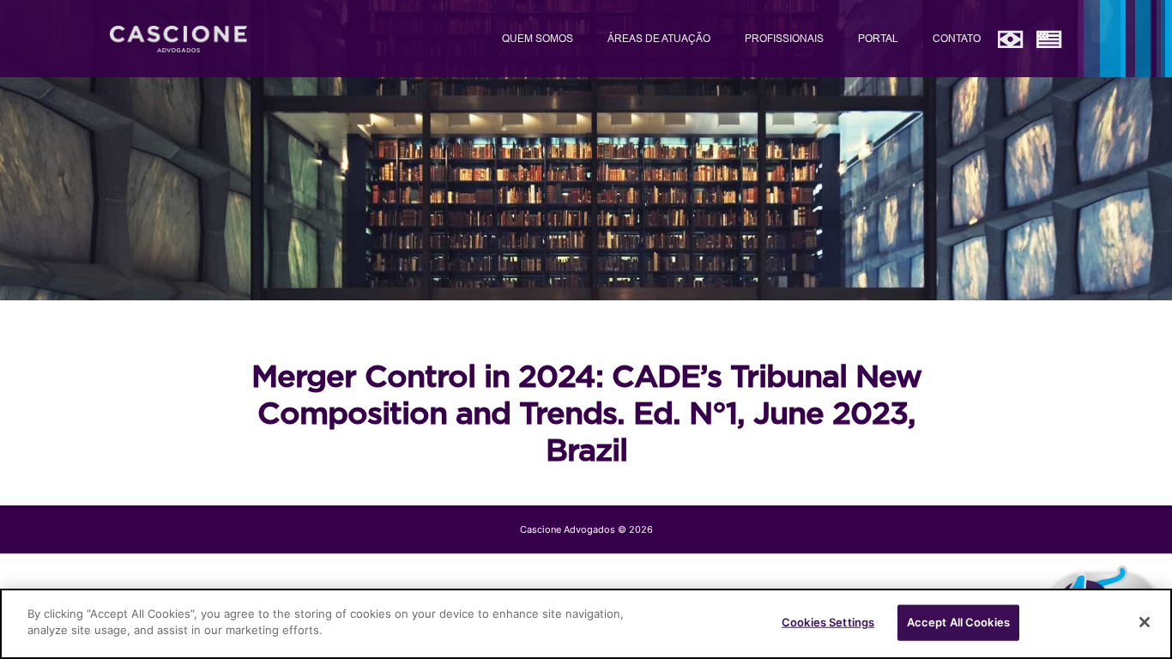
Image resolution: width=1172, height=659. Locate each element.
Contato (957, 38)
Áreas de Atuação (658, 38)
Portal (878, 38)
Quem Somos (537, 38)
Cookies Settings (828, 622)
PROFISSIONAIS (784, 38)
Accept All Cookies (958, 622)
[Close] (1144, 622)
